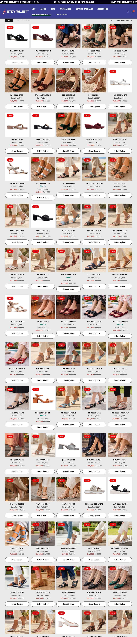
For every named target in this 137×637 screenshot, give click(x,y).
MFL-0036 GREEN (68, 139)
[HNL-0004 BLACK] (94, 445)
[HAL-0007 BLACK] (43, 216)
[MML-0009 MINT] (68, 354)
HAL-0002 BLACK (43, 139)
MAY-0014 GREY (42, 548)
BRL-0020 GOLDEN (17, 184)
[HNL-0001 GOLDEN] (17, 489)
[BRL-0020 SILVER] (43, 169)
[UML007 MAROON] (68, 260)
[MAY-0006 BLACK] (120, 489)
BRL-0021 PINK (94, 95)
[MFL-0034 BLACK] (94, 216)
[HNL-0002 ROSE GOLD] (120, 398)
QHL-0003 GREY (42, 369)
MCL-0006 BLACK (94, 322)
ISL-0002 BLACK (94, 413)
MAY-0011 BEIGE (68, 504)
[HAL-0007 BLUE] (68, 216)
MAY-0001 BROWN (119, 275)
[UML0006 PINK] (17, 125)
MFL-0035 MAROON (17, 369)
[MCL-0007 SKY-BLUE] (94, 354)
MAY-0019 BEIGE (42, 504)
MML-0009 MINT (68, 369)
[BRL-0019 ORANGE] (43, 398)
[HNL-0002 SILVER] (17, 445)
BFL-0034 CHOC (119, 139)
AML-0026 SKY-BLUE (94, 184)
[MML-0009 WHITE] (17, 260)
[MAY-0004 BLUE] (17, 578)
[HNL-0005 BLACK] (94, 578)
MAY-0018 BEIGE (94, 548)
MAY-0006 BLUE (17, 548)
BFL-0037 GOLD (120, 184)
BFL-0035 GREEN (94, 51)
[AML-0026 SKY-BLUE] (94, 169)
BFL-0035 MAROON (43, 95)
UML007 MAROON (68, 275)
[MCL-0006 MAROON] (120, 307)
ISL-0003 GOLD (43, 322)
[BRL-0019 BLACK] (17, 398)
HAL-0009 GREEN (17, 95)
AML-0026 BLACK (68, 184)
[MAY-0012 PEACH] (43, 578)
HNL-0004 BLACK (94, 460)
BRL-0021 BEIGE (68, 95)
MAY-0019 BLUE (94, 275)
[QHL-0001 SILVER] (68, 445)
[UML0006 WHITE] (43, 260)
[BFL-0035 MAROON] (43, 80)
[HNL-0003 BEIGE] (68, 622)
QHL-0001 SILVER (68, 460)
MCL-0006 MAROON (120, 322)
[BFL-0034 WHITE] (43, 445)
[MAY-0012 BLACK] (68, 578)
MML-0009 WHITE (17, 275)
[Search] (127, 11)
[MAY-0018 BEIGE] (94, 533)
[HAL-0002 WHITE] (120, 80)
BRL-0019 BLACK (17, 413)
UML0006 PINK (17, 139)
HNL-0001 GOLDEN (17, 504)
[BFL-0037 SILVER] (17, 216)
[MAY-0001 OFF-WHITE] (94, 489)
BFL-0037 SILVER (17, 231)
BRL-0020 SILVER (43, 184)
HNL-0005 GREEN (120, 592)
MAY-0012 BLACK (68, 592)
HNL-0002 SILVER (17, 460)
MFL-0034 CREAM (120, 231)
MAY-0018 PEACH (68, 548)
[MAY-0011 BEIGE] (68, 489)
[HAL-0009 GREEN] (17, 80)
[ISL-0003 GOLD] (43, 307)
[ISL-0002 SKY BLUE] (68, 398)
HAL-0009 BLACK (120, 51)
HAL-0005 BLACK (17, 51)
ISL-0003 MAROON (68, 322)
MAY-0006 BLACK (120, 504)
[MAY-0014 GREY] (43, 533)
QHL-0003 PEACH (17, 322)
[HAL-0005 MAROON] (43, 36)
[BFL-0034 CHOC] (120, 125)
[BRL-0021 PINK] (94, 80)
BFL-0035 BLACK (68, 51)
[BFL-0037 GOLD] (120, 169)
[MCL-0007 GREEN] (120, 354)
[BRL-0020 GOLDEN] (17, 169)
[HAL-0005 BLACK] (17, 36)
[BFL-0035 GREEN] (94, 36)
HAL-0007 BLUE (68, 231)
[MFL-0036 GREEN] (68, 125)
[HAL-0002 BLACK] (43, 125)
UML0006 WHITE (43, 275)
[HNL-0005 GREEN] (120, 578)
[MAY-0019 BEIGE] (43, 489)
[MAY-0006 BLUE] (17, 533)
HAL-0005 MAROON (43, 51)
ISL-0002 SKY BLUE (68, 413)
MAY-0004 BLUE (17, 592)
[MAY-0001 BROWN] (120, 260)
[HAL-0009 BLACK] (120, 36)
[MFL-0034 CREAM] (120, 216)
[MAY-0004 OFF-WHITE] (120, 533)
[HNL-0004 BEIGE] (120, 445)
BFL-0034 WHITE (43, 460)
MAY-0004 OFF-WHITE (120, 548)
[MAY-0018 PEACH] (68, 533)
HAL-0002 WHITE (120, 95)
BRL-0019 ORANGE (42, 413)
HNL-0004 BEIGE (120, 460)
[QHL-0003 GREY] (43, 354)
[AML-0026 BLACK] (68, 169)
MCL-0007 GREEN (120, 369)
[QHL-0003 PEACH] (17, 307)
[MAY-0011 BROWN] (94, 622)
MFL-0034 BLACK (94, 231)
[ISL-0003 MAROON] (68, 307)
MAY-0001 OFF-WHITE (94, 504)
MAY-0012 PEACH (43, 592)
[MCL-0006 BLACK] (94, 307)
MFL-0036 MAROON (94, 139)
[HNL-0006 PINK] (43, 622)
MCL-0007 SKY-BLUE (94, 369)
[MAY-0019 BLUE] (94, 260)
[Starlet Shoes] (15, 12)
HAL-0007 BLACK (43, 231)
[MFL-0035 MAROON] (17, 354)
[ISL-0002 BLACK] (94, 398)
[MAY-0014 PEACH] (120, 622)
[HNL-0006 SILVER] (17, 622)
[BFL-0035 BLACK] (68, 36)
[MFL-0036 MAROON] (94, 125)
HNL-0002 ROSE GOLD (120, 413)
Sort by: (110, 20)
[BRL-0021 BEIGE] (68, 80)
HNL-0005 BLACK (94, 592)
